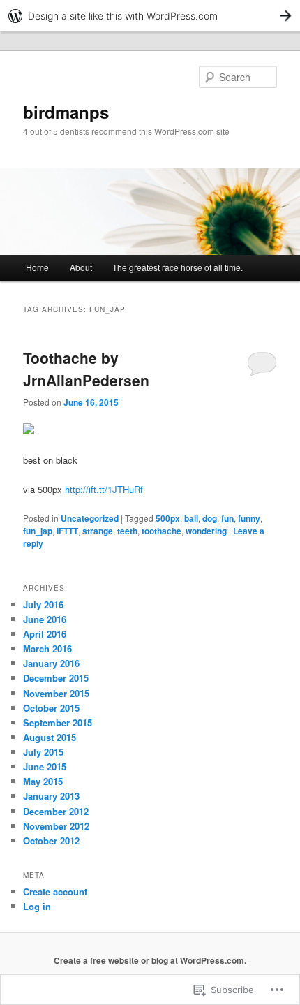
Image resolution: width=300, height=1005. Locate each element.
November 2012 (56, 825)
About (81, 267)
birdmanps (66, 112)
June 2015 (44, 766)
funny (249, 518)
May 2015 (43, 781)
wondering (206, 530)
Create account (55, 891)
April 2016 (44, 633)
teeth (127, 530)
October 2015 (51, 707)
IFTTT (67, 530)
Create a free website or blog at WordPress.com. (150, 960)
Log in (37, 906)
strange (97, 530)
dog (209, 518)
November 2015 (56, 693)
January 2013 (51, 795)
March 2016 (47, 648)
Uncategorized (90, 518)
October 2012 (51, 840)
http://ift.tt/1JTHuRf (104, 489)
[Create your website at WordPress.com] (150, 15)
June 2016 (44, 619)
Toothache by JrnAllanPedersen (86, 368)
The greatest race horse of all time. (177, 267)
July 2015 (43, 751)
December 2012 (56, 811)
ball (191, 518)
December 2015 (56, 677)
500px (168, 518)
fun (227, 518)
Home (37, 267)
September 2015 (57, 722)
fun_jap (37, 530)
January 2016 (51, 663)
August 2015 (49, 737)
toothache (161, 530)
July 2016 (43, 604)
